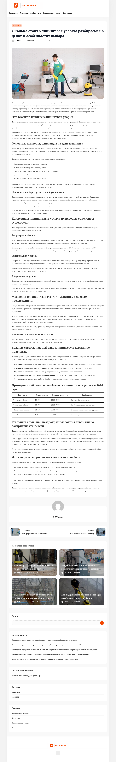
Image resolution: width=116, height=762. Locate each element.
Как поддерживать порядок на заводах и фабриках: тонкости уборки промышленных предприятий (81, 598)
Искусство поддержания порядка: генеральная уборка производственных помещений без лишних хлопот (81, 568)
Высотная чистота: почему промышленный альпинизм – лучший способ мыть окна (45, 659)
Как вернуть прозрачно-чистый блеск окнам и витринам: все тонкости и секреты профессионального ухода (33, 598)
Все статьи (13, 13)
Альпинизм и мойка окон (30, 13)
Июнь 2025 (16, 692)
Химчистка (67, 13)
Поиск (15, 616)
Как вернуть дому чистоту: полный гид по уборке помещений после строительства (34, 568)
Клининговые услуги (51, 13)
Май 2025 (15, 697)
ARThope (19, 41)
